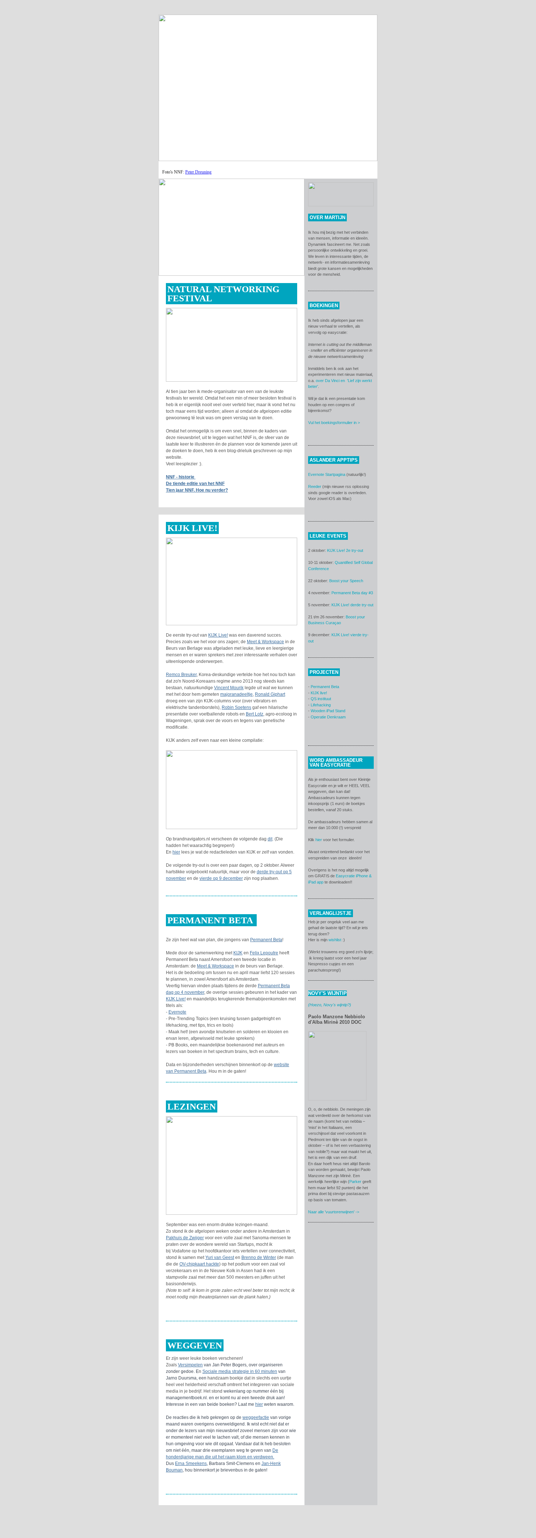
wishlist (335, 940)
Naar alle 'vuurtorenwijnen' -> (333, 1212)
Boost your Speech (346, 581)
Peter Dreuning (198, 172)
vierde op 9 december (221, 878)
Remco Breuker (181, 674)
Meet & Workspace (265, 641)
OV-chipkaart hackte (199, 1264)
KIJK (237, 952)
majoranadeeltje (236, 694)
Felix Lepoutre (264, 952)
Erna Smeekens (191, 1463)
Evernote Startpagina (326, 474)
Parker (355, 1181)
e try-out (355, 550)
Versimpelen (190, 1364)
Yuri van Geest (219, 1257)
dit (270, 838)
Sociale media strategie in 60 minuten (239, 1371)
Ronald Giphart (270, 694)
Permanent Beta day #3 (352, 593)
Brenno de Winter (258, 1257)
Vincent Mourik (229, 687)
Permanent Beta (266, 939)
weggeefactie (255, 1417)
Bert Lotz (254, 714)
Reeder (314, 486)
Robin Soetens (236, 707)
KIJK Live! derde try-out (352, 605)
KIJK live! (319, 693)
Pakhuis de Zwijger (185, 1237)
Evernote (177, 1012)
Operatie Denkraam (328, 717)
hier (176, 852)
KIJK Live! (218, 635)
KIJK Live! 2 (337, 550)
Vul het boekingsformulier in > (334, 422)
